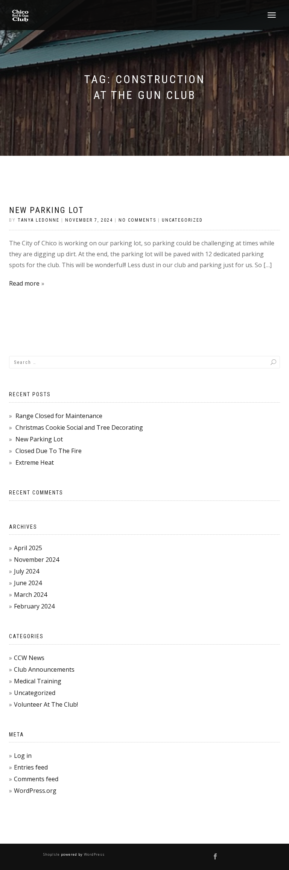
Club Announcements (44, 669)
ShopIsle (52, 854)
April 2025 (28, 548)
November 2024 (36, 559)
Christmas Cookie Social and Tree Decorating (79, 427)
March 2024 (30, 594)
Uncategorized (182, 220)
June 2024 (28, 583)
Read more (24, 283)
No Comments (137, 220)
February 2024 (34, 606)
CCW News (29, 658)
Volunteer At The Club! (46, 704)
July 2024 (26, 571)
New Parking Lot (46, 210)
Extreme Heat (34, 462)
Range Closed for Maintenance (58, 416)
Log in (23, 755)
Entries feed (31, 767)
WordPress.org (35, 790)
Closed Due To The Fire (48, 451)
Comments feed (36, 779)
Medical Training (37, 681)
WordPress (94, 854)
